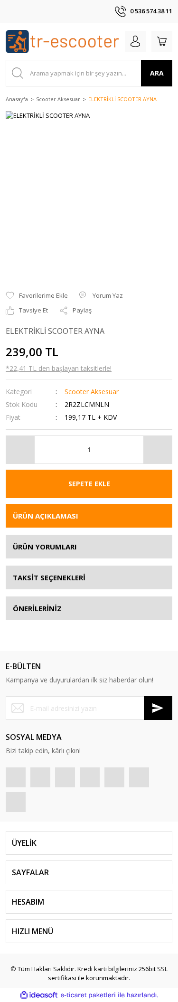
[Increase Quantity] (157, 449)
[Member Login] (135, 41)
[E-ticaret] (88, 995)
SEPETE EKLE (89, 483)
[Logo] (62, 41)
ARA (157, 72)
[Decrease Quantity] (20, 449)
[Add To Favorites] (37, 296)
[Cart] (161, 41)
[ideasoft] (39, 995)
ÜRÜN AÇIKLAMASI (45, 515)
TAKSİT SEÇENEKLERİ (49, 577)
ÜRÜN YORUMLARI (45, 546)
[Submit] (158, 708)
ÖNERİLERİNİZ (37, 608)
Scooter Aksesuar (92, 391)
